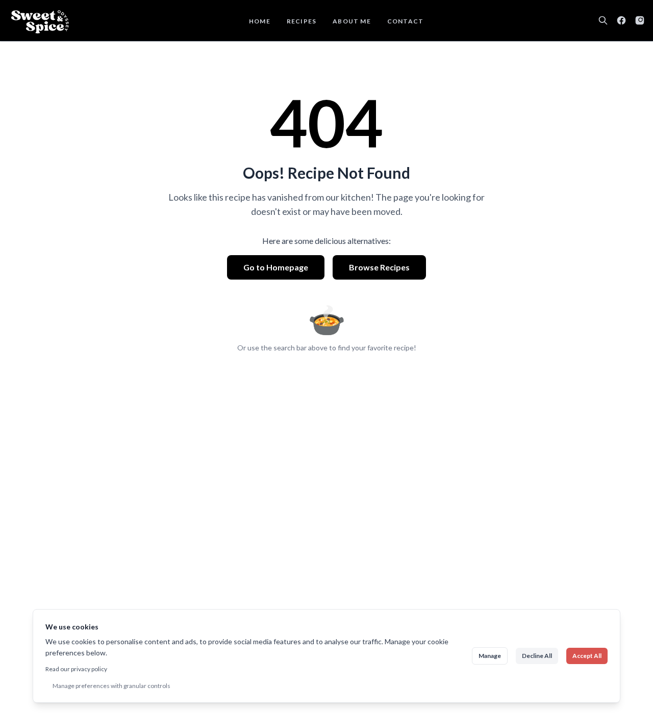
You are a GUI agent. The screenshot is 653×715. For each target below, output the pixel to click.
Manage (490, 655)
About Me (352, 21)
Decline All (537, 655)
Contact (405, 21)
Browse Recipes (379, 267)
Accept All (586, 655)
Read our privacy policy (76, 669)
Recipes (301, 21)
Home (259, 21)
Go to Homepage (275, 267)
